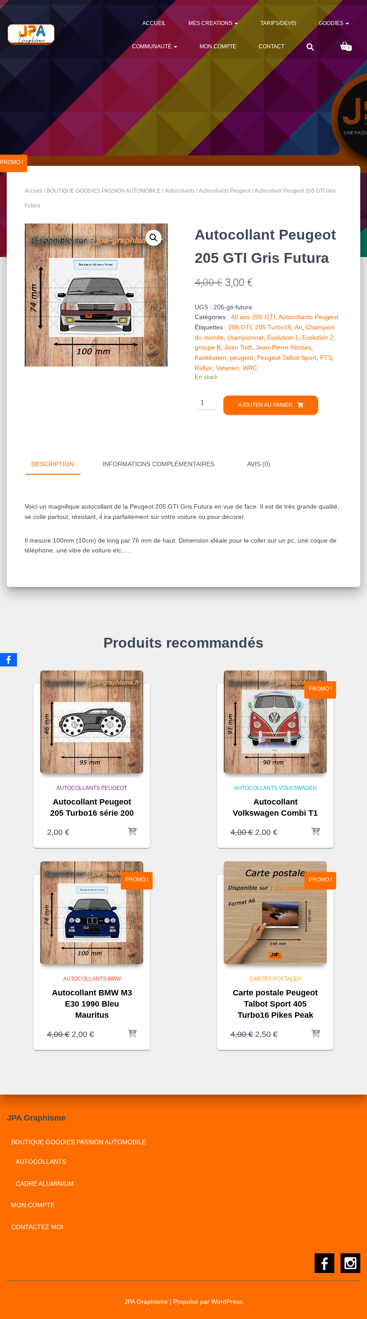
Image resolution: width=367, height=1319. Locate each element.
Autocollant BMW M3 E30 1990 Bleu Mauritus (92, 1004)
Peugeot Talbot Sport (286, 357)
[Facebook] (8, 659)
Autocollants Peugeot (225, 191)
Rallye (203, 367)
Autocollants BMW (92, 979)
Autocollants (180, 191)
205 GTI (240, 327)
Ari (298, 327)
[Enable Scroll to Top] (349, 1301)
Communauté (152, 46)
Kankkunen (210, 357)
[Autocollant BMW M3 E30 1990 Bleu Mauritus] (91, 912)
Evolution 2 (317, 337)
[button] (153, 238)
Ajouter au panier (265, 405)
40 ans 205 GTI (253, 316)
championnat (245, 337)
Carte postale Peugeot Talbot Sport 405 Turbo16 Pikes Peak (275, 1004)
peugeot (241, 357)
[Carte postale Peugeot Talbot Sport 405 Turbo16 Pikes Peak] (275, 912)
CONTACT (271, 46)
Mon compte (218, 46)
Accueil (154, 23)
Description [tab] (52, 464)
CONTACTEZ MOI (37, 1227)
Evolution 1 (283, 337)
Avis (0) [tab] (258, 464)
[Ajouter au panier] (132, 832)
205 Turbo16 (273, 327)
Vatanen (227, 367)
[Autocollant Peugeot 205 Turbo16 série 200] (91, 721)
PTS (326, 357)
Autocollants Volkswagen (275, 788)
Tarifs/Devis (278, 23)
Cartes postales (275, 979)
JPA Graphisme (146, 1301)
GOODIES (332, 23)
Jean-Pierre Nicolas (283, 347)
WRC (250, 367)
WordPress (227, 1301)
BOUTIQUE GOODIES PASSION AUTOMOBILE (104, 191)
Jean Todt (238, 347)
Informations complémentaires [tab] (158, 464)
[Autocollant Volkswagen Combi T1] (275, 721)
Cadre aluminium (45, 1183)
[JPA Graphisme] (32, 34)
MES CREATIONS (211, 23)
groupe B (208, 347)
